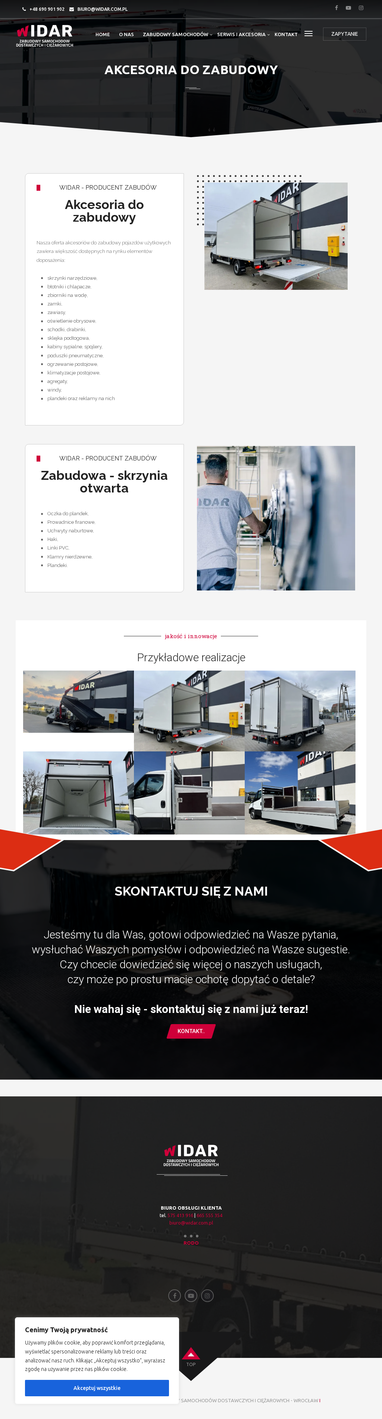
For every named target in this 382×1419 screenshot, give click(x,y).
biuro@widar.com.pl (103, 9)
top (190, 1364)
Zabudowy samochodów (175, 34)
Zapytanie (344, 34)
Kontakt (286, 34)
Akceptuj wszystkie (96, 1388)
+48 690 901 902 (47, 9)
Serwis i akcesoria (241, 34)
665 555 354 (209, 1215)
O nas (126, 34)
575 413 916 (180, 1215)
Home (103, 34)
